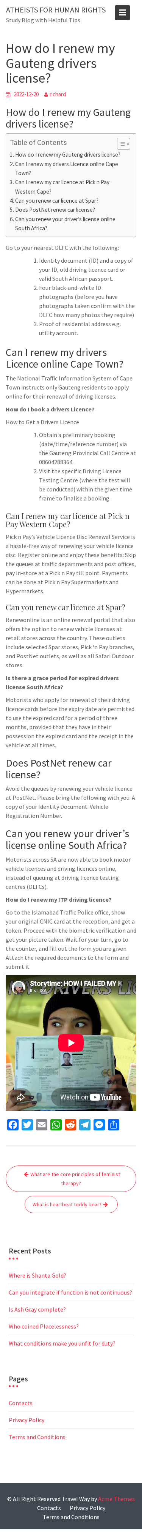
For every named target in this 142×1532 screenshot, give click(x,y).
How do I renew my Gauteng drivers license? (67, 154)
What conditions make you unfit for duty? (62, 1343)
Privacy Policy (26, 1420)
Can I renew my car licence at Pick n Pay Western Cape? (62, 187)
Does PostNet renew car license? (55, 209)
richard (58, 94)
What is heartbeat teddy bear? (67, 1204)
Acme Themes (116, 1499)
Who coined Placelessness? (44, 1326)
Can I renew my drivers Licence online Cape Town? (66, 168)
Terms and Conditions (37, 1437)
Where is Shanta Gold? (37, 1275)
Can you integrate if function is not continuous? (70, 1292)
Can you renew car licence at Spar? (56, 200)
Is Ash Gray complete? (37, 1309)
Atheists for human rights (56, 9)
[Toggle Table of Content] (119, 143)
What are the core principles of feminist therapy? (75, 1179)
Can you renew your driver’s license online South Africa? (65, 224)
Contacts (21, 1403)
